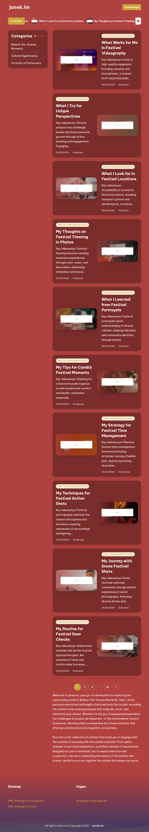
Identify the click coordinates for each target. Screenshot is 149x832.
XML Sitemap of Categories (26, 801)
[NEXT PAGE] (116, 687)
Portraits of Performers (26, 63)
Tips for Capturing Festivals (118, 36)
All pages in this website (91, 801)
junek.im (19, 7)
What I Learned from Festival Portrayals (116, 304)
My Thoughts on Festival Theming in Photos (100, 21)
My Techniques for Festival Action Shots (73, 498)
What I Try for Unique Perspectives (69, 111)
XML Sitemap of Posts (22, 806)
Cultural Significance (24, 56)
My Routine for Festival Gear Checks (69, 634)
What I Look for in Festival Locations (40, 21)
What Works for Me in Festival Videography (120, 47)
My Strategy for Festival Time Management (116, 430)
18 (107, 687)
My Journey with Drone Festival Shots (117, 566)
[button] (116, 687)
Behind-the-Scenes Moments (23, 46)
